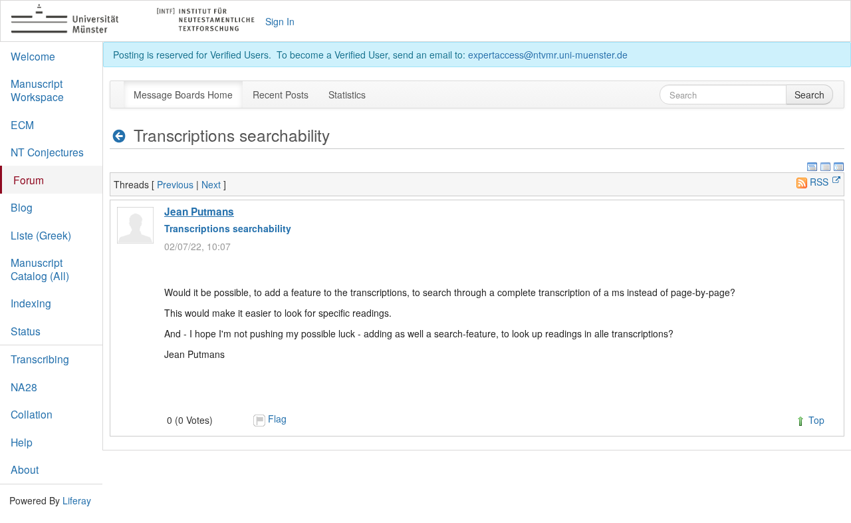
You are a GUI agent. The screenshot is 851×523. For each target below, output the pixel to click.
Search (809, 94)
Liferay (76, 500)
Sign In (280, 21)
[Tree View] (839, 165)
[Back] (119, 136)
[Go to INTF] (139, 21)
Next (211, 184)
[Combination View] (812, 165)
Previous (175, 184)
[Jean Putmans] (135, 225)
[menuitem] (183, 94)
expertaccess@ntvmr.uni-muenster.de (548, 54)
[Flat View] (825, 165)
